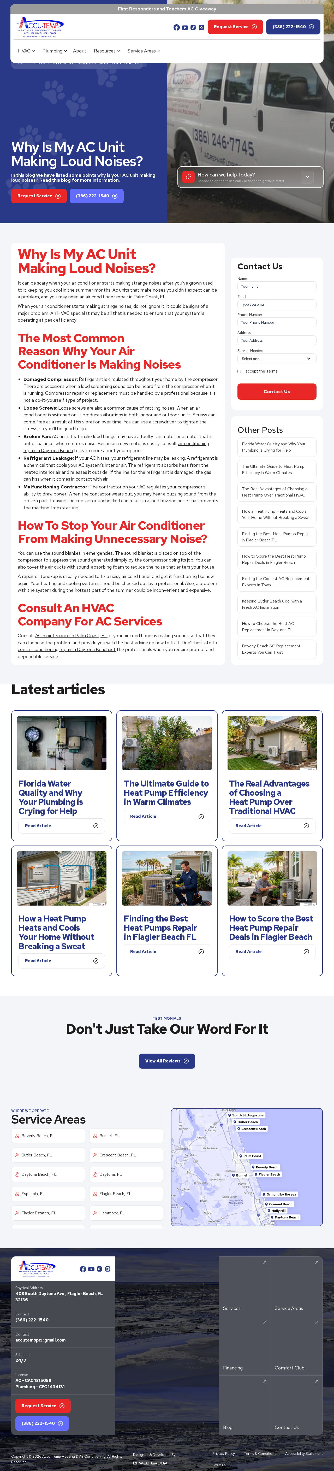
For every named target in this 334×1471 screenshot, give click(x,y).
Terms (272, 371)
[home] (40, 27)
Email (241, 296)
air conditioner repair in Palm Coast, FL (126, 297)
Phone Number (249, 314)
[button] (26, 51)
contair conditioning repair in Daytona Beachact (67, 649)
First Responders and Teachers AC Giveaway (167, 9)
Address (243, 332)
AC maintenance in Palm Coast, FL (71, 636)
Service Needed (250, 350)
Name (242, 278)
